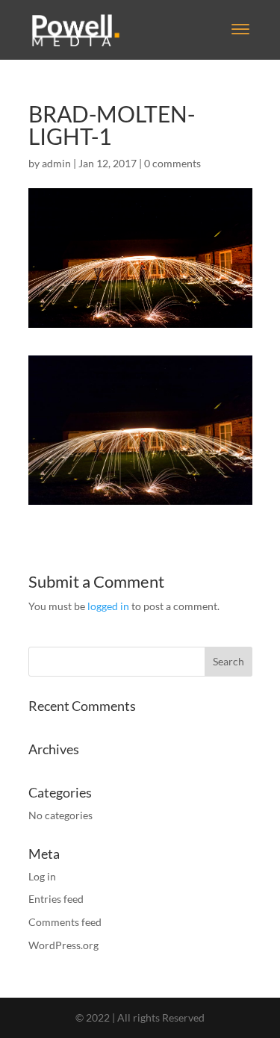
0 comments (172, 163)
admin (56, 163)
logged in (108, 606)
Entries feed (56, 898)
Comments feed (65, 922)
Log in (42, 876)
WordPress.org (63, 945)
